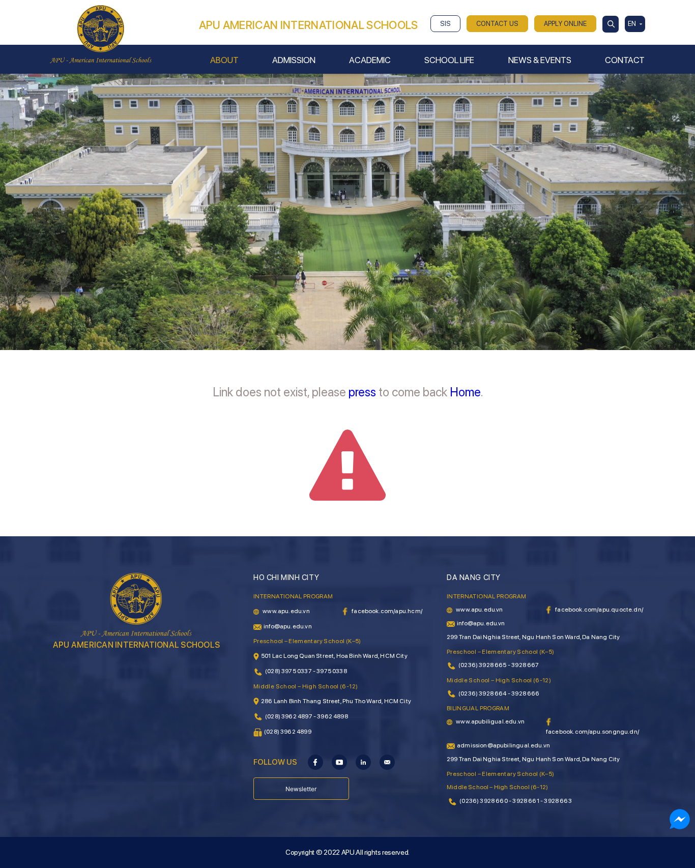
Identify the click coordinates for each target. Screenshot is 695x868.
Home (465, 392)
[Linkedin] (363, 761)
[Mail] (387, 761)
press (362, 392)
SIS (445, 23)
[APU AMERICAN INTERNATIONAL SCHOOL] (101, 33)
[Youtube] (339, 761)
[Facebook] (315, 761)
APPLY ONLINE (565, 23)
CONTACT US (497, 23)
